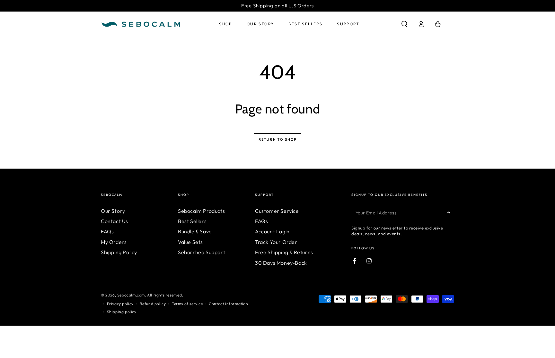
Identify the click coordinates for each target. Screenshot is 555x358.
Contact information (228, 303)
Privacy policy (120, 303)
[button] (404, 24)
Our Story (113, 211)
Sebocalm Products (201, 211)
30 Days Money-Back (281, 263)
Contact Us (114, 221)
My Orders (114, 242)
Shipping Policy (119, 252)
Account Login (272, 231)
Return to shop (278, 139)
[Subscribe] (450, 213)
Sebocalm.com (131, 295)
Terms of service (187, 303)
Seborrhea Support (201, 252)
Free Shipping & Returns (284, 252)
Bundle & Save (195, 231)
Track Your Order (276, 242)
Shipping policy (122, 311)
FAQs (107, 231)
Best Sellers (192, 221)
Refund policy (153, 303)
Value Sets (190, 242)
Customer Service (277, 211)
